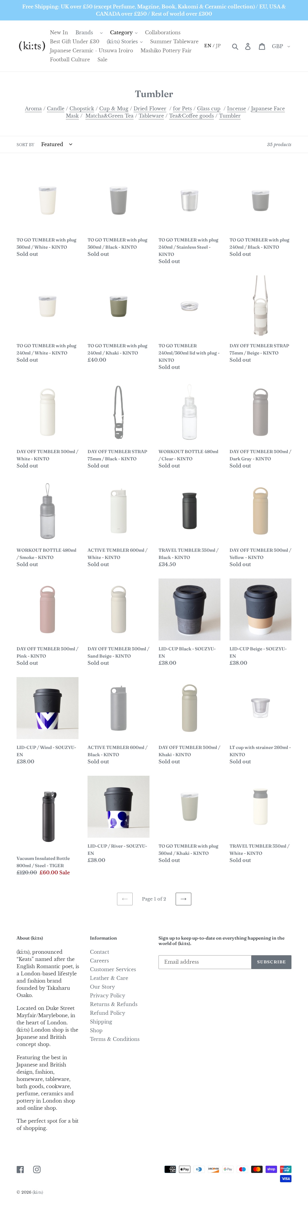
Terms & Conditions (115, 1039)
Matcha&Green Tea (109, 116)
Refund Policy (107, 1013)
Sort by (25, 145)
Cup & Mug (113, 109)
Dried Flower (150, 109)
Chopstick (81, 109)
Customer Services (113, 969)
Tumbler (230, 116)
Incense (236, 109)
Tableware (151, 116)
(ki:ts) (37, 1192)
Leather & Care (109, 978)
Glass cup (208, 109)
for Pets (182, 109)
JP (218, 45)
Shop (96, 1030)
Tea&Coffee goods (191, 116)
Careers (99, 961)
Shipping (101, 1022)
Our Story (102, 987)
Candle (55, 109)
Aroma (33, 109)
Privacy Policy (107, 996)
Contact (99, 952)
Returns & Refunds (113, 1004)
